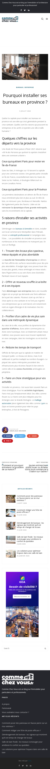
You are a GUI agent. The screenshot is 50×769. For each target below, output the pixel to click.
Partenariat (6, 708)
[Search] (45, 648)
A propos (5, 704)
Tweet (21, 436)
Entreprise (29, 87)
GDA (29, 761)
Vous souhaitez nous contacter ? (15, 712)
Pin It (8, 441)
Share (8, 436)
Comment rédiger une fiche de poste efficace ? (21, 730)
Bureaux (19, 87)
